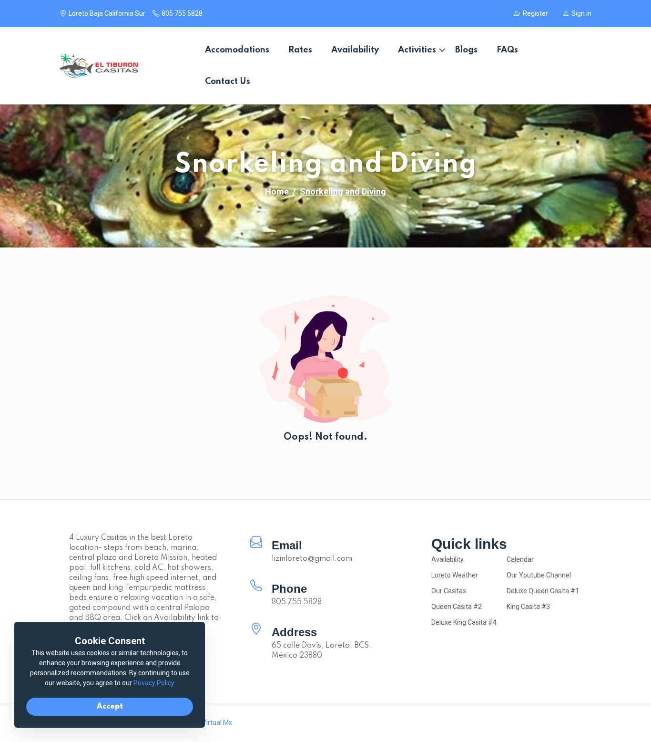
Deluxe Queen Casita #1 (543, 591)
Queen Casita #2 (456, 606)
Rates (300, 50)
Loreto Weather (454, 575)
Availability (355, 50)
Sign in (581, 13)
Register (535, 13)
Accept (110, 707)
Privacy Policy (153, 683)
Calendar (520, 559)
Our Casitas (448, 591)
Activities (417, 50)
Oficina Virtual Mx (206, 722)
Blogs (466, 50)
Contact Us (227, 81)
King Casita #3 (528, 606)
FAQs (507, 50)
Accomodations (237, 50)
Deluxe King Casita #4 (464, 622)
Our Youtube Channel (539, 575)
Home (277, 191)
